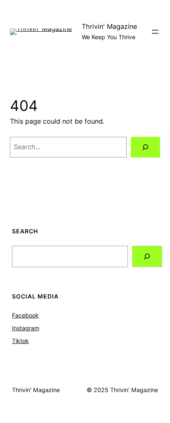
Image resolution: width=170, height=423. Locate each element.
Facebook (25, 315)
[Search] (145, 147)
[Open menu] (155, 32)
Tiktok (20, 340)
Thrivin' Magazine (109, 26)
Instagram (25, 327)
